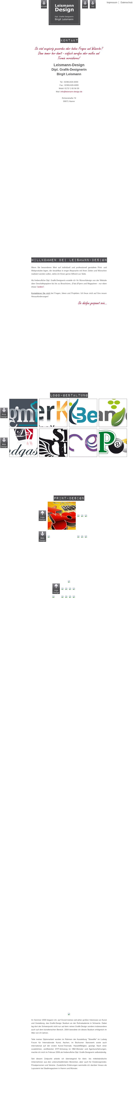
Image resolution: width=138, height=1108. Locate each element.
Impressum (112, 2)
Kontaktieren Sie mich (40, 293)
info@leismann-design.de (71, 92)
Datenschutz (127, 2)
